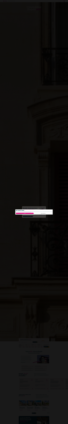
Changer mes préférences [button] (43, 213)
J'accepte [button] (25, 213)
